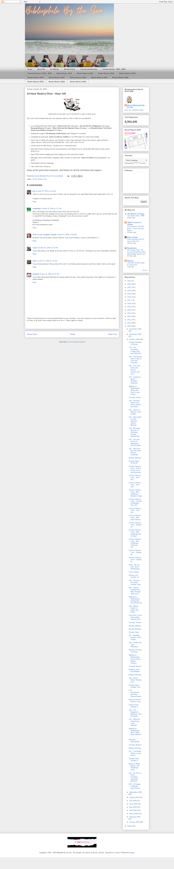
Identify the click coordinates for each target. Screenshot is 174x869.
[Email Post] (68, 176)
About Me (41, 69)
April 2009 (133, 810)
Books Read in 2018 (78, 77)
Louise (35, 248)
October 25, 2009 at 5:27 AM (47, 261)
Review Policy (69, 69)
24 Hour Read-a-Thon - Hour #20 (135, 485)
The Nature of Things (135, 214)
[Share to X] (77, 176)
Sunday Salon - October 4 (134, 759)
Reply (34, 202)
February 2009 (134, 817)
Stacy (35, 261)
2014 (129, 310)
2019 (129, 294)
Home (30, 69)
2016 (129, 303)
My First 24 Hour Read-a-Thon (135, 700)
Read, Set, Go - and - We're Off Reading (135, 567)
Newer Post (32, 334)
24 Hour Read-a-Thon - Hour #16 (135, 510)
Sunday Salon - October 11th (134, 686)
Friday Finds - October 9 (134, 706)
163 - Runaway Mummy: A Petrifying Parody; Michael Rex (134, 432)
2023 (129, 281)
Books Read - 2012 (64, 73)
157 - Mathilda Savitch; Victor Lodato (135, 637)
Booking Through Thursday (135, 651)
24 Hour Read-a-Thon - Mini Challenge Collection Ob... (135, 543)
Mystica (130, 261)
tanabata (36, 274)
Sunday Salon (134, 632)
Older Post (112, 334)
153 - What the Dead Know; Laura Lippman (134, 722)
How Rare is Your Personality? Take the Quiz (135, 617)
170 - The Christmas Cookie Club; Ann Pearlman (135, 350)
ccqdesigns (37, 208)
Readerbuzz (132, 248)
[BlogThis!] (74, 176)
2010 (129, 323)
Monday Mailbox (135, 626)
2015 (129, 307)
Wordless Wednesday (134, 741)
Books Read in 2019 (99, 77)
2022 (129, 284)
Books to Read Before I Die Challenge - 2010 (134, 767)
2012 (129, 316)
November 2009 (135, 334)
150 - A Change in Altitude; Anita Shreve (134, 786)
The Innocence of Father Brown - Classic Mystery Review (135, 228)
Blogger (131, 852)
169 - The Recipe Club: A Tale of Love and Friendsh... (135, 359)
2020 (129, 290)
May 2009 (133, 807)
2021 (129, 287)
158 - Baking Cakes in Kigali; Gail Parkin (133, 609)
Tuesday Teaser (135, 397)
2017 (129, 300)
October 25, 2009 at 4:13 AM (46, 191)
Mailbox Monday (135, 458)
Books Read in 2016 (36, 77)
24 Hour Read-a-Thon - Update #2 (135, 552)
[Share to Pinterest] (81, 176)
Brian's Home (132, 237)
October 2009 (134, 339)
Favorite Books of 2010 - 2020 (40, 73)
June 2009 (133, 804)
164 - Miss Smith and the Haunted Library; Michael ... (135, 421)
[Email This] (72, 176)
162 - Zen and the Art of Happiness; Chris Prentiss (135, 442)
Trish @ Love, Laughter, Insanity (44, 234)
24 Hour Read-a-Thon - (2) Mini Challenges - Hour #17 (135, 502)
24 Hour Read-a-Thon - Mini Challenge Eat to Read (135, 533)
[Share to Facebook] (79, 176)
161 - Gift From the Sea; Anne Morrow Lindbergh (135, 452)
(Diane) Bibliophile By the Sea (136, 106)
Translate (142, 163)
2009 (129, 326)
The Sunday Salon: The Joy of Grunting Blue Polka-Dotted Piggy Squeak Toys (136, 252)
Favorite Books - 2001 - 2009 (113, 69)
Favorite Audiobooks (88, 69)
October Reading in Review (135, 343)
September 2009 (135, 792)
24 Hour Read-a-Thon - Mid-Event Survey (135, 517)
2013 (129, 313)
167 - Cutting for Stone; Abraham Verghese (135, 380)
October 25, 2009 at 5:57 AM (49, 274)
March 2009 (134, 814)
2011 (129, 320)
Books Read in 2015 (127, 73)
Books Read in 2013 (85, 73)
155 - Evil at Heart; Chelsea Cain (135, 680)
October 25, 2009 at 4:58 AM (67, 234)
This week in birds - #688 (135, 216)
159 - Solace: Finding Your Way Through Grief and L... (135, 590)
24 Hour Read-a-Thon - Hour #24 (135, 477)
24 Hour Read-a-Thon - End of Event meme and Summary (135, 469)
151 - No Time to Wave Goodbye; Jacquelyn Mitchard (135, 777)
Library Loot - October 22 (134, 576)
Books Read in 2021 (36, 82)
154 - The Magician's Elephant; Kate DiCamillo (135, 713)
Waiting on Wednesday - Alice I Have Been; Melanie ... (135, 732)
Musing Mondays (135, 629)
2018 (129, 297)
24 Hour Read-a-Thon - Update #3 (135, 525)
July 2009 (133, 800)
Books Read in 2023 (78, 82)
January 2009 (134, 822)
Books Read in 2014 (106, 73)
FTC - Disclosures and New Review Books (135, 693)
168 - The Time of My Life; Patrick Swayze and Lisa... (134, 370)
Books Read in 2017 (57, 77)
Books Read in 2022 (57, 82)
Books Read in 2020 (120, 77)
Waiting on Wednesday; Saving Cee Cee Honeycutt (135, 600)
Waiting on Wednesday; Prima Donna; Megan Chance (135, 659)
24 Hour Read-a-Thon (39, 179)
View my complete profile (134, 110)
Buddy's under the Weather (134, 670)
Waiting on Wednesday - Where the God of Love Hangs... (135, 390)
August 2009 (134, 797)
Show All (144, 270)
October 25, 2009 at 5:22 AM (48, 248)
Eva (34, 191)
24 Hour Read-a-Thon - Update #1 (135, 559)
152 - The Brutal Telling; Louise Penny (135, 753)
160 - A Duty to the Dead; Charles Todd (135, 582)
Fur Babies (54, 69)
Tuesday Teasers (135, 622)
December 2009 (135, 329)
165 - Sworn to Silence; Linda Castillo (135, 412)
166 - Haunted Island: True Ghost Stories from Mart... (135, 403)
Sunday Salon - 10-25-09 (134, 462)
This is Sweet (134, 572)
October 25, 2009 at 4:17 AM (51, 208)
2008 (129, 826)
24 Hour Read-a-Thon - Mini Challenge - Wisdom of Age (135, 493)
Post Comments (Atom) (77, 342)
